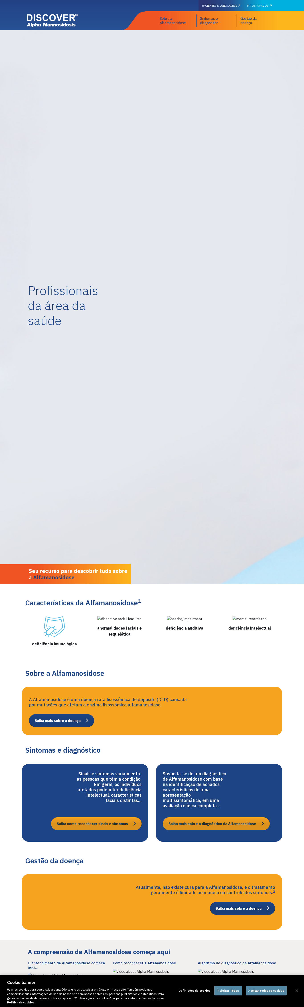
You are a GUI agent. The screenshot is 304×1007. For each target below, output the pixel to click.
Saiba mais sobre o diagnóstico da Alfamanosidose (212, 824)
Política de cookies (20, 1002)
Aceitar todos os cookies (266, 991)
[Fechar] (297, 990)
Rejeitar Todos (228, 991)
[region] (152, 991)
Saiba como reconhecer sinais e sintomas (92, 824)
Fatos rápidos (258, 6)
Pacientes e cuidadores (220, 6)
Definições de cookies (195, 991)
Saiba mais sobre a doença (58, 720)
